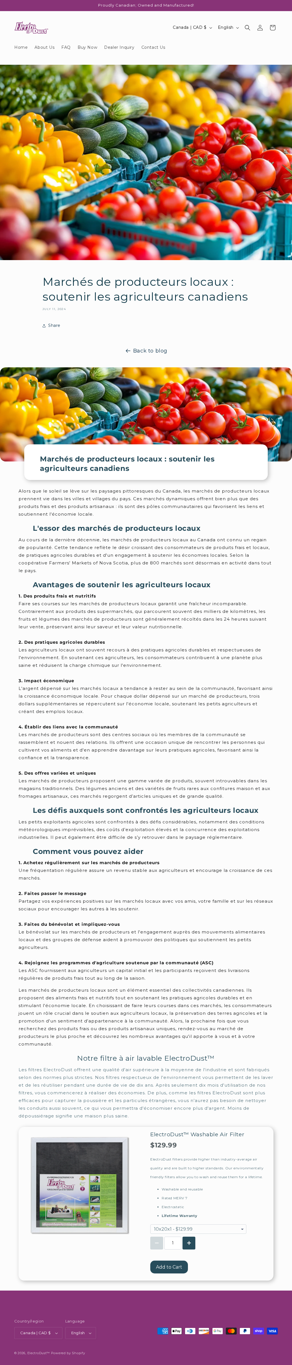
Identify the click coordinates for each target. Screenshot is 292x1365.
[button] (247, 27)
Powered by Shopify (68, 1353)
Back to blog (150, 351)
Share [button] (54, 325)
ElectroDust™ (38, 1353)
